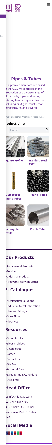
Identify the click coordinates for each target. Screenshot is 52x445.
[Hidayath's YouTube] (15, 433)
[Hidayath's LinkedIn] (12, 433)
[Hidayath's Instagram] (9, 433)
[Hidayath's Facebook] (6, 433)
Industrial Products (20, 116)
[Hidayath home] (12, 8)
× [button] (5, 4)
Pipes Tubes (38, 116)
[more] (48, 4)
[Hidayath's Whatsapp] (18, 433)
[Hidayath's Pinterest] (20, 433)
